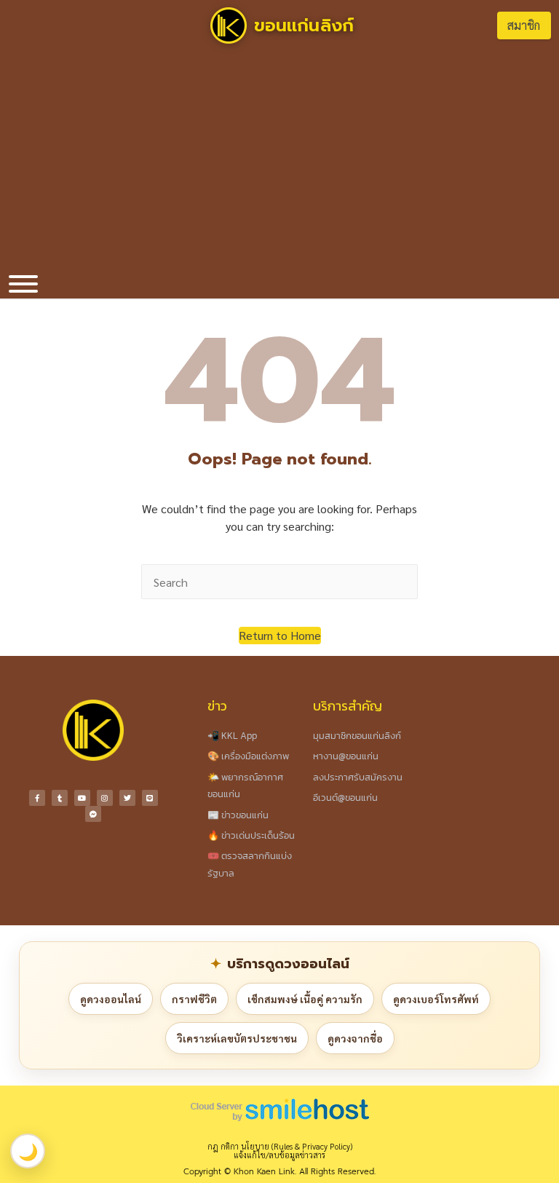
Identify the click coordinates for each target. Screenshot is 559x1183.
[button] (280, 635)
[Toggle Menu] (23, 283)
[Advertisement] (279, 160)
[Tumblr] (60, 798)
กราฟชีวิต (194, 998)
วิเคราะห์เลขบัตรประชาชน (237, 1038)
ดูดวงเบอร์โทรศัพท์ (436, 998)
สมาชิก (523, 25)
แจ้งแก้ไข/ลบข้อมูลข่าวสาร (279, 1155)
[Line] (150, 798)
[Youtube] (82, 798)
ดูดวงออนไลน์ (110, 998)
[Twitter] (127, 798)
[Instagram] (105, 798)
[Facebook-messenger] (93, 814)
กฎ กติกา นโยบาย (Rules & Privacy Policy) (279, 1146)
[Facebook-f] (37, 798)
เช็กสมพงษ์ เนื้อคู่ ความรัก (304, 998)
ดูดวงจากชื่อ (355, 1038)
